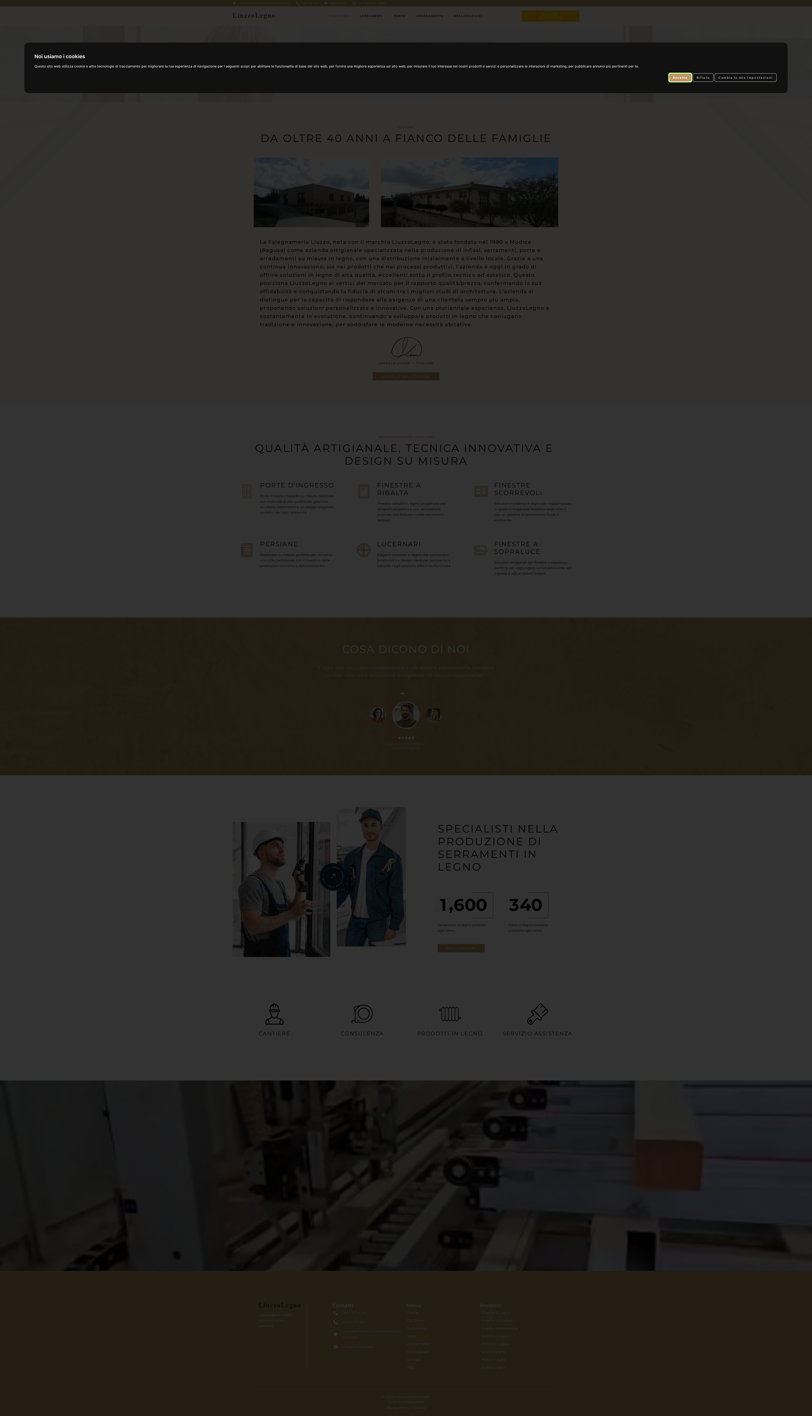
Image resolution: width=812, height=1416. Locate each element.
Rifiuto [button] (703, 77)
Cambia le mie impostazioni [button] (745, 77)
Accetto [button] (680, 77)
